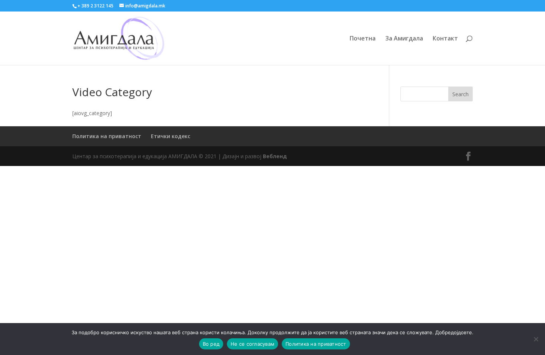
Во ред (211, 344)
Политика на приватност (106, 136)
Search (460, 94)
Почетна (363, 39)
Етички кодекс (170, 136)
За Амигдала (404, 39)
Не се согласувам (252, 344)
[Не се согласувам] (535, 339)
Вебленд (275, 156)
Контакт (445, 39)
